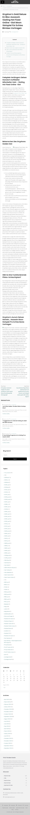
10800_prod (7, 543)
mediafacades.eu (8, 613)
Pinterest (20, 805)
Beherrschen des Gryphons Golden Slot (15, 47)
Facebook (6, 805)
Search (15, 459)
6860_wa (6, 582)
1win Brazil (6, 562)
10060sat (6, 482)
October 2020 (7, 743)
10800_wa (6, 548)
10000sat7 (6, 477)
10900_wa (6, 550)
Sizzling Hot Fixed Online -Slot (20, 93)
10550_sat (6, 528)
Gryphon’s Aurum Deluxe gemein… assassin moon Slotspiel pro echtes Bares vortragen (15, 54)
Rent (27, 807)
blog (5, 606)
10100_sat (6, 484)
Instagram (12, 805)
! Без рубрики (7, 472)
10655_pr (6, 540)
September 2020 (8, 745)
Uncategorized (9, 6)
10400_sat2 (7, 514)
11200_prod (7, 557)
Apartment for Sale (8, 785)
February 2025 (7, 704)
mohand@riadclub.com (10, 797)
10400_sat (6, 511)
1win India (6, 565)
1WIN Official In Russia (9, 567)
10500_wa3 (7, 521)
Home (4, 6)
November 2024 (8, 711)
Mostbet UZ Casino (8, 635)
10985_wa (6, 553)
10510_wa (6, 526)
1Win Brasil (7, 560)
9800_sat (6, 596)
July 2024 (6, 721)
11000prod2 (7, 555)
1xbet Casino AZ (8, 574)
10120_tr (6, 492)
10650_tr (6, 538)
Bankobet (6, 604)
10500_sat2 (7, 516)
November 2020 (8, 740)
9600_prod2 (7, 592)
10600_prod (7, 531)
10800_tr (6, 545)
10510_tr (6, 523)
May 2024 (6, 726)
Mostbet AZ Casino (8, 618)
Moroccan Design (8, 616)
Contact (16, 809)
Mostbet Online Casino (9, 626)
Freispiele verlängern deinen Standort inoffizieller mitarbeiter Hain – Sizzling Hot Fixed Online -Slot (15, 44)
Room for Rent (7, 782)
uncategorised (7, 657)
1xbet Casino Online (9, 577)
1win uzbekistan (8, 572)
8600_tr (6, 584)
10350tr (6, 509)
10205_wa (6, 501)
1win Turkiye (7, 570)
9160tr (6, 589)
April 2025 (6, 699)
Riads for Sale (7, 775)
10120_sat (6, 489)
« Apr (4, 687)
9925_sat (6, 601)
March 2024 (7, 731)
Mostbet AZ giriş (8, 621)
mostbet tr (6, 630)
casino (5, 609)
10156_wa (6, 494)
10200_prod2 (7, 499)
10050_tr (6, 480)
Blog (13, 809)
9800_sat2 (6, 599)
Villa (5, 778)
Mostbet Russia (8, 628)
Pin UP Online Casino (9, 652)
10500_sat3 (7, 518)
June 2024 (6, 723)
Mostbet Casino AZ (8, 623)
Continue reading (5, 413)
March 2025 (7, 701)
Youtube (26, 805)
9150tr (6, 587)
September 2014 (8, 748)
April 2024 (6, 728)
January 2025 (7, 706)
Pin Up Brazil (7, 644)
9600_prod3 (7, 594)
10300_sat (6, 506)
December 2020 (8, 738)
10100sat (6, 487)
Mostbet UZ (7, 633)
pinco (5, 654)
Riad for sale (5, 807)
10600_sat (6, 533)
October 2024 (7, 714)
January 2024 (7, 733)
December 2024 (8, 709)
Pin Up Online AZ (8, 649)
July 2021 (6, 736)
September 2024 (8, 716)
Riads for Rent (7, 780)
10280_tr (6, 504)
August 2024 (7, 719)
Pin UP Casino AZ (8, 647)
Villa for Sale (12, 807)
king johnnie (7, 611)
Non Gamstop (7, 638)
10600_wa (6, 536)
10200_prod (7, 497)
